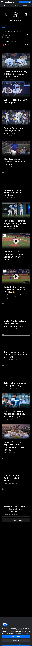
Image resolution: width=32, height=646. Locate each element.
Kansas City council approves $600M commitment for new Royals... (14, 446)
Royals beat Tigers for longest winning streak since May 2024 (15, 223)
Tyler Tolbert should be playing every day (15, 384)
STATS (8, 26)
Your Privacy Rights (16, 644)
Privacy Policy (24, 633)
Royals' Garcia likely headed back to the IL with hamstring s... (14, 414)
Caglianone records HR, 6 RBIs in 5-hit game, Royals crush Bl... (15, 74)
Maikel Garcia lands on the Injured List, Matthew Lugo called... (15, 324)
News (17, 5)
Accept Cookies (16, 636)
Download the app (24, 2)
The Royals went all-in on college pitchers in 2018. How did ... (15, 509)
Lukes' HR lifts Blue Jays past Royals (16, 101)
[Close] (28, 618)
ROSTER (20, 26)
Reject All (16, 640)
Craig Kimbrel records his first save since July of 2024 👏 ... (15, 289)
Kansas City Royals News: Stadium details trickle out (15, 192)
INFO (25, 26)
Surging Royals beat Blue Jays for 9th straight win (13, 130)
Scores (11, 5)
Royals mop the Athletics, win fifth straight (12, 478)
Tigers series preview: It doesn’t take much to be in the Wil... (15, 354)
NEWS (3, 26)
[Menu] (2, 2)
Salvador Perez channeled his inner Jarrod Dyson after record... (13, 255)
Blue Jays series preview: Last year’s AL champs (15, 161)
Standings (24, 5)
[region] (16, 631)
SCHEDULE (14, 26)
